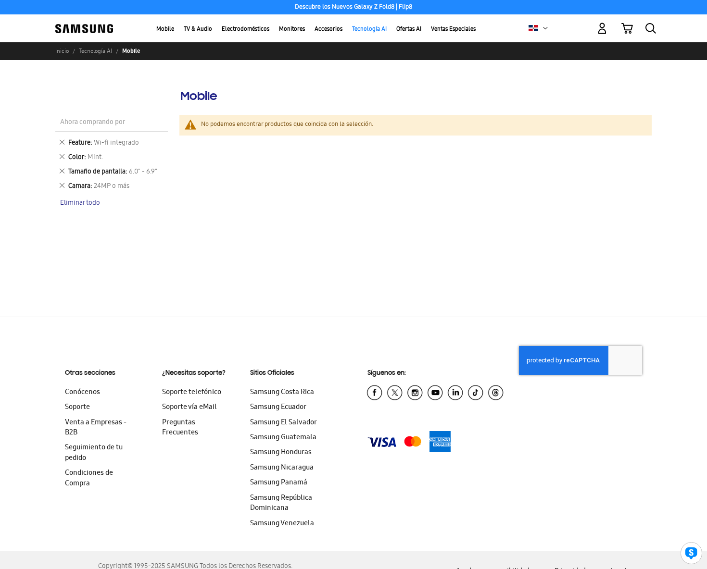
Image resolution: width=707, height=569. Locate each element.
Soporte (77, 407)
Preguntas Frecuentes (180, 428)
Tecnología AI (369, 29)
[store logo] (84, 23)
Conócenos (82, 392)
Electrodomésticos (245, 29)
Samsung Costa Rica (282, 392)
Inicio (62, 51)
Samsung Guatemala (283, 438)
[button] (545, 28)
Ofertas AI (408, 29)
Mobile (165, 29)
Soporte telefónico (191, 392)
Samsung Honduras (281, 452)
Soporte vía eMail (189, 407)
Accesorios (328, 29)
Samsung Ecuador (278, 407)
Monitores (292, 29)
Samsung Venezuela (282, 524)
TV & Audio (198, 29)
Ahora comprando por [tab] (92, 122)
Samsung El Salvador (283, 423)
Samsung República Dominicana (281, 503)
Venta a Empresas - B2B (95, 428)
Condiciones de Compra (89, 478)
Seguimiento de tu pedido (94, 453)
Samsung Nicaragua (282, 468)
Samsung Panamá (278, 483)
